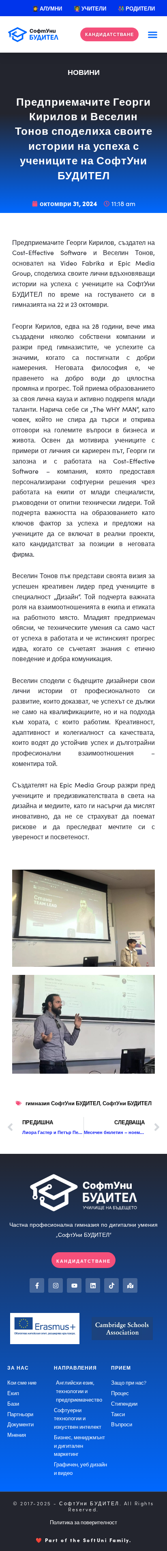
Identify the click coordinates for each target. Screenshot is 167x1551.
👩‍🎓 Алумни (47, 8)
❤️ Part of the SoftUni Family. (84, 1539)
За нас (18, 1367)
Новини (84, 72)
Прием (121, 1367)
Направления (75, 1367)
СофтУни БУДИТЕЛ (127, 1102)
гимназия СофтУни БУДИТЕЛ (63, 1102)
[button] (153, 34)
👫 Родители (136, 8)
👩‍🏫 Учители (90, 8)
